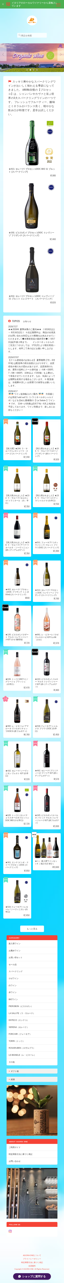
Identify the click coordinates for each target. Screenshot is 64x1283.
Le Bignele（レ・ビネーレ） (22, 1055)
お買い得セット (15, 957)
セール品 (13, 964)
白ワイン (13, 985)
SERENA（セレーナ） (19, 1027)
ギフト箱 (15, 1071)
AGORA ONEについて (32, 1255)
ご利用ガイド (15, 1147)
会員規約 (32, 1266)
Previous (3, 54)
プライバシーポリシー (32, 1259)
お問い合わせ (15, 1161)
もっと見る (32, 929)
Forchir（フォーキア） (20, 1034)
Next (60, 54)
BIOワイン (13, 999)
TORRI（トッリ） (17, 1041)
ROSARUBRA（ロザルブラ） (22, 1048)
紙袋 (13, 1079)
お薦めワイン (15, 950)
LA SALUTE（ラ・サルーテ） (22, 1013)
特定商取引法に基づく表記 (20, 1154)
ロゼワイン (14, 978)
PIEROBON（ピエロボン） (21, 1006)
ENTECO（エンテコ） (19, 1020)
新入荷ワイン (15, 943)
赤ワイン (13, 992)
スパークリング (15, 971)
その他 (12, 1062)
